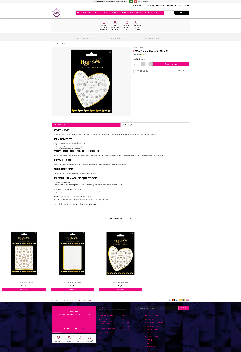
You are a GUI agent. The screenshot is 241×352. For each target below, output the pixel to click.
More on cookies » (143, 1)
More (155, 12)
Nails (89, 12)
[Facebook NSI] (64, 328)
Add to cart (24, 290)
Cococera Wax (139, 12)
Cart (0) (185, 12)
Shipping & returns (153, 333)
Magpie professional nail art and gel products (82, 204)
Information (60, 125)
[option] (24, 260)
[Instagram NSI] (72, 328)
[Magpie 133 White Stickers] (72, 253)
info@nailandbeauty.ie (108, 328)
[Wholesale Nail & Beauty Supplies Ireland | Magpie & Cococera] (56, 12)
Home (54, 44)
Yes (131, 1)
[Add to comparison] (183, 70)
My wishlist (126, 330)
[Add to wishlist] (179, 70)
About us (150, 319)
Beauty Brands (126, 12)
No (135, 1)
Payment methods (153, 330)
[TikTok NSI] (79, 328)
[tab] (86, 125)
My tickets (126, 326)
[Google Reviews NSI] (83, 328)
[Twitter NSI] (68, 328)
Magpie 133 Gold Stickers (24, 282)
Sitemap (149, 340)
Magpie (140, 47)
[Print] (186, 70)
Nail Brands (115, 12)
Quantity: (136, 64)
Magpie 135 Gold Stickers (120, 282)
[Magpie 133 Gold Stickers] (24, 253)
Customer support (153, 336)
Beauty (97, 12)
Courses (105, 12)
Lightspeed (94, 300)
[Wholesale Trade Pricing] (79, 339)
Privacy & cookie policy (154, 326)
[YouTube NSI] (76, 328)
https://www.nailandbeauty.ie (108, 340)
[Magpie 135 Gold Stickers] (120, 253)
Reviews (127, 125)
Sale (82, 12)
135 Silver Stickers (62, 44)
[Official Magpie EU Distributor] (58, 339)
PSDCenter (77, 300)
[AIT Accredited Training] (69, 339)
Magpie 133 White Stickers (72, 282)
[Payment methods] (169, 300)
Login (125, 319)
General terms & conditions (156, 323)
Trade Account (152, 346)
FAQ (148, 343)
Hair (149, 12)
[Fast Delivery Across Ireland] (89, 339)
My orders (126, 323)
